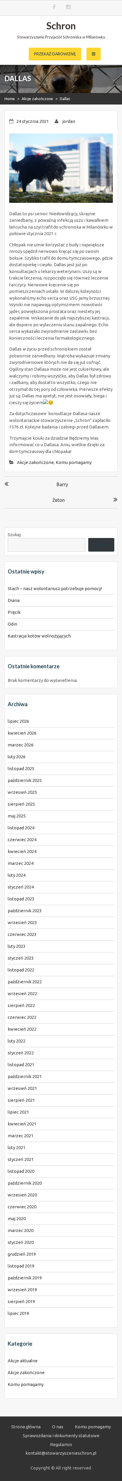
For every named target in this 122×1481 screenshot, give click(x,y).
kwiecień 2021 (22, 1123)
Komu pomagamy (74, 462)
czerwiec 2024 (22, 839)
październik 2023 (25, 910)
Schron (61, 25)
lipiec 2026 (18, 721)
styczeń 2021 (21, 1159)
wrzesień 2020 (22, 1194)
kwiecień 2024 (22, 851)
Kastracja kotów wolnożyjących (39, 635)
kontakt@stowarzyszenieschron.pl (61, 1453)
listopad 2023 (21, 898)
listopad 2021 (21, 1064)
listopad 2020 (21, 1171)
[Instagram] (68, 7)
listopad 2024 (21, 827)
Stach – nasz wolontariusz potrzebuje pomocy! (55, 588)
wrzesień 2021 (22, 1088)
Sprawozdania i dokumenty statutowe (61, 1435)
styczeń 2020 (21, 1242)
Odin (12, 624)
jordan (68, 121)
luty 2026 (16, 756)
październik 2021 (25, 1076)
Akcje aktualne (23, 1360)
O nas (57, 1426)
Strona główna (26, 1426)
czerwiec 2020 (22, 1206)
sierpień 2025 (21, 804)
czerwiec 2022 (22, 1017)
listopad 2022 (21, 969)
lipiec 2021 (18, 1111)
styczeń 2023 (21, 957)
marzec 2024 (20, 863)
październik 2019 (25, 1277)
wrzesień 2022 (22, 993)
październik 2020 (25, 1183)
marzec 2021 (20, 1135)
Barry (62, 484)
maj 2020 (17, 1218)
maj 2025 (17, 815)
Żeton (58, 500)
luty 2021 (16, 1147)
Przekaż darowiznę (55, 54)
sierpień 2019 (21, 1301)
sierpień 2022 (21, 1005)
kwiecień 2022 (22, 1029)
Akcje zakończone (37, 99)
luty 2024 (16, 875)
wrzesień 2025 (22, 792)
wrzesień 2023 (22, 922)
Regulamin (61, 1444)
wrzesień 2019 (22, 1289)
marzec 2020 (20, 1230)
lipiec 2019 (18, 1313)
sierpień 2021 (21, 1100)
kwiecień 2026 (22, 732)
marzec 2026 (20, 744)
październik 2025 (25, 780)
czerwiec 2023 (22, 934)
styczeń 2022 (21, 1052)
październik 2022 (25, 981)
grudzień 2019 (22, 1254)
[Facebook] (54, 7)
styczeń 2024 (21, 886)
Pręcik (14, 612)
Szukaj (14, 534)
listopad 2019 (21, 1265)
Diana (14, 600)
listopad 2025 (21, 768)
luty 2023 (16, 946)
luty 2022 (16, 1040)
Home (9, 99)
